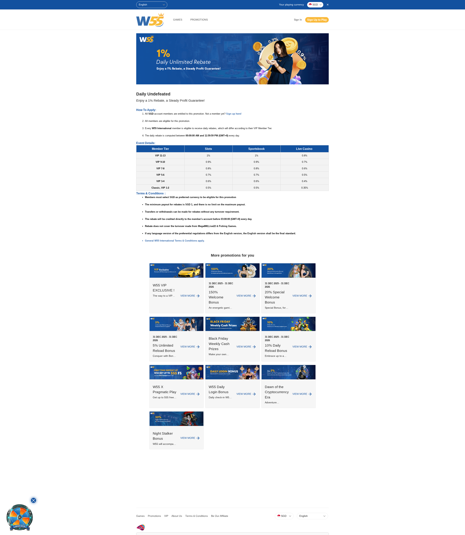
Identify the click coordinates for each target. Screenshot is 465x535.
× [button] (328, 5)
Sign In (298, 19)
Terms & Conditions (196, 516)
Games (177, 19)
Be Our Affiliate (219, 516)
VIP (166, 516)
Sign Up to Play (317, 19)
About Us (176, 516)
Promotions (199, 19)
